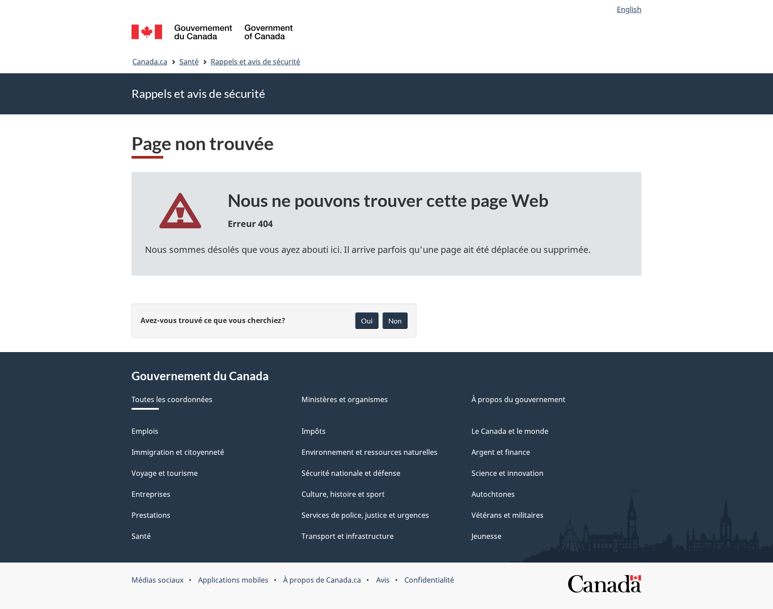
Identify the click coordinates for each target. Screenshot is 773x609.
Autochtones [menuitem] (493, 494)
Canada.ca (149, 62)
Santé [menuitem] (141, 536)
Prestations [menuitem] (151, 515)
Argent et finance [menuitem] (500, 452)
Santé (189, 62)
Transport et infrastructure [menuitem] (348, 536)
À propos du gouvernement (518, 399)
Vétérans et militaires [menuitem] (507, 515)
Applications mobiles (233, 580)
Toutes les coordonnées (172, 399)
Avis (383, 580)
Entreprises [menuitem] (151, 494)
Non (395, 320)
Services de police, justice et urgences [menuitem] (365, 515)
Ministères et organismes (345, 399)
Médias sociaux (157, 580)
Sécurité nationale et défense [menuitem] (351, 473)
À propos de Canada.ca (322, 580)
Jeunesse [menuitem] (486, 536)
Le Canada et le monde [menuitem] (509, 431)
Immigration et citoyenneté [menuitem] (178, 452)
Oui (367, 320)
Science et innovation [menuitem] (507, 473)
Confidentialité (429, 580)
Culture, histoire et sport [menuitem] (343, 494)
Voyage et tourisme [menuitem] (165, 473)
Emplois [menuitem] (145, 431)
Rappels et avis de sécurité (255, 62)
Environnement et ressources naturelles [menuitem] (369, 452)
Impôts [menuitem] (314, 431)
